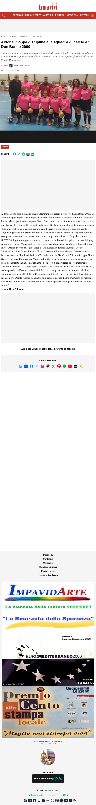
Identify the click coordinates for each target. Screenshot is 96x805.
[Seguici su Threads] (48, 366)
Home (6, 37)
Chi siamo (48, 563)
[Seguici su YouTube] (70, 366)
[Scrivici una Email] (76, 366)
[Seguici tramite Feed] (81, 366)
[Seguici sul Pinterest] (59, 366)
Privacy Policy (48, 571)
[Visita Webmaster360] (48, 778)
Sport (14, 37)
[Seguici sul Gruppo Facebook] (37, 366)
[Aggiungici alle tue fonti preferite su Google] (20, 366)
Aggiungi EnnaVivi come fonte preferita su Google (48, 349)
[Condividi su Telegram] (24, 154)
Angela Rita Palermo (22, 65)
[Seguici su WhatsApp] (64, 366)
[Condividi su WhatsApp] (19, 154)
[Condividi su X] (28, 154)
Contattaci (48, 559)
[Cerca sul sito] (4, 15)
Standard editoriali (48, 567)
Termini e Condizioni (48, 575)
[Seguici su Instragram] (42, 366)
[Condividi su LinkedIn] (32, 154)
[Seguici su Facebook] (32, 366)
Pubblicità (48, 555)
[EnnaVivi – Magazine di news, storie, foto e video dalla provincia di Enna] (48, 6)
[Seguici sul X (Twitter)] (54, 366)
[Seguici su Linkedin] (26, 366)
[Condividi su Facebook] (14, 154)
